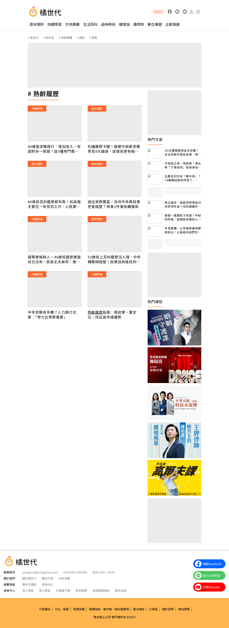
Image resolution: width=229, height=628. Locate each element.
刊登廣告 (45, 609)
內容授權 (64, 578)
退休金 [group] (49, 37)
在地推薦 (72, 24)
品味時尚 (108, 24)
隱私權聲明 (121, 609)
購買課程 (158, 11)
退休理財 (37, 24)
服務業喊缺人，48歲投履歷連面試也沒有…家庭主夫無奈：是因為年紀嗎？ (54, 259)
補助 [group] (82, 37)
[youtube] (184, 11)
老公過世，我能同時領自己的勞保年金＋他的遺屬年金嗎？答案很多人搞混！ (183, 204)
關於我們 (168, 609)
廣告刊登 (47, 578)
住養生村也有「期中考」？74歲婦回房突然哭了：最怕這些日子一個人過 (183, 178)
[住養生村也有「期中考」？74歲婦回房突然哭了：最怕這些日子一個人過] (155, 179)
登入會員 (44, 590)
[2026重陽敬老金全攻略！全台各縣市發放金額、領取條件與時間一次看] (155, 153)
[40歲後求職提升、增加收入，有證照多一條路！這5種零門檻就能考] (54, 123)
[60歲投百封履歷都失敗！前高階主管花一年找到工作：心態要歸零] (54, 179)
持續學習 (54, 24)
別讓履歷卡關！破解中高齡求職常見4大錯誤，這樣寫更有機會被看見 (114, 149)
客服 (66, 609)
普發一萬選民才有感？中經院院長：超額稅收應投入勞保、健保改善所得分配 (183, 217)
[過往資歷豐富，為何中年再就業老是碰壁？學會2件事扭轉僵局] (114, 179)
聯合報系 (139, 609)
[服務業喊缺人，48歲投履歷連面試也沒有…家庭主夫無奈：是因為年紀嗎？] (54, 234)
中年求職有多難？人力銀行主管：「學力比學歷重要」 (52, 314)
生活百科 (90, 24)
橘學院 (138, 24)
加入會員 (28, 590)
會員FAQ (47, 584)
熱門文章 (155, 139)
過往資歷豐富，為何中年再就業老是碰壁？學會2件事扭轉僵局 (114, 204)
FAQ (57, 609)
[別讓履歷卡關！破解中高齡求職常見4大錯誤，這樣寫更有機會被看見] (114, 123)
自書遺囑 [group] (66, 37)
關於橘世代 (29, 578)
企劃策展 (172, 24)
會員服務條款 (100, 590)
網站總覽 (184, 609)
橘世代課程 (29, 584)
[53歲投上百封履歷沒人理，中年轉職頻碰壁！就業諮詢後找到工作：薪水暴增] (114, 234)
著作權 (107, 609)
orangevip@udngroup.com (40, 572)
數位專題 (155, 24)
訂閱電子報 (63, 590)
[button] (198, 11)
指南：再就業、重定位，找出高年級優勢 (112, 314)
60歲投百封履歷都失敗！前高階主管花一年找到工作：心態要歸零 (54, 204)
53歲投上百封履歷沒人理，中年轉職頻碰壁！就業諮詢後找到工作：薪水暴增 (114, 259)
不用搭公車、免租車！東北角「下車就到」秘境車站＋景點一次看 (183, 165)
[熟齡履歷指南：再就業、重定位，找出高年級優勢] (114, 289)
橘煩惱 (124, 24)
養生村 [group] (34, 37)
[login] (191, 11)
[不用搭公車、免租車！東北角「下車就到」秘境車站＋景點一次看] (155, 166)
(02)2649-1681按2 (75, 572)
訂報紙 (153, 609)
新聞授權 (79, 609)
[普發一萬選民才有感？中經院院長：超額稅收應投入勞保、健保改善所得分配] (155, 218)
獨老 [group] (94, 37)
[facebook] (169, 11)
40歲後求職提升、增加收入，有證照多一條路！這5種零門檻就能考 (54, 149)
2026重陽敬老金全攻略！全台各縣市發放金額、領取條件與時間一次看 (183, 152)
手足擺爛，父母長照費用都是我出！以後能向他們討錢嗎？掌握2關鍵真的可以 (183, 230)
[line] (177, 11)
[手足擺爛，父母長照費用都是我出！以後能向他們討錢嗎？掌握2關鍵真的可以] (155, 231)
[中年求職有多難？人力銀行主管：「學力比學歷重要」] (54, 289)
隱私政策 (120, 590)
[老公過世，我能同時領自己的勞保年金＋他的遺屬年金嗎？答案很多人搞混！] (155, 205)
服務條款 (95, 609)
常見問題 (81, 590)
